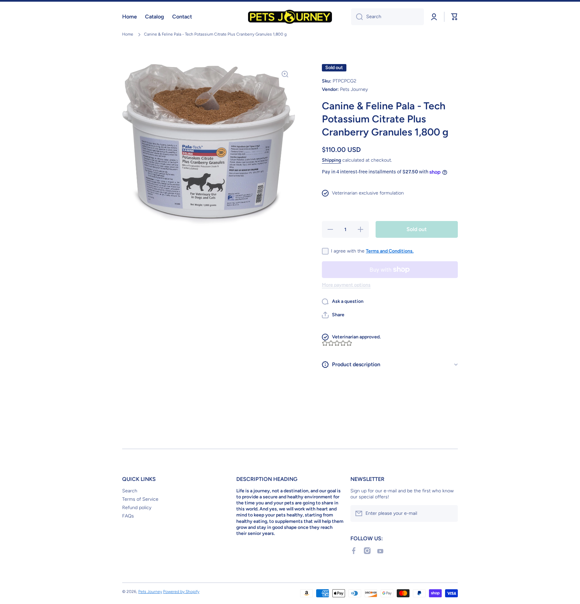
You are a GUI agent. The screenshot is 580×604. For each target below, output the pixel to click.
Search (129, 491)
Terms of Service (140, 499)
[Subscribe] (449, 513)
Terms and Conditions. (390, 251)
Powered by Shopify (181, 591)
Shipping (331, 160)
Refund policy (136, 507)
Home (127, 34)
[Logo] (290, 17)
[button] (333, 315)
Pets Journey (150, 591)
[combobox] (387, 16)
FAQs (128, 516)
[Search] (357, 16)
